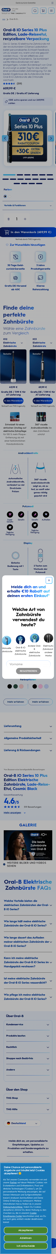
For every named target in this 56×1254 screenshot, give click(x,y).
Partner (13, 1182)
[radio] (20, 645)
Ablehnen (26, 1237)
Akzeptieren (25, 1230)
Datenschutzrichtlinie (13, 1207)
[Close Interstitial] (49, 580)
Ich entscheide (26, 1245)
